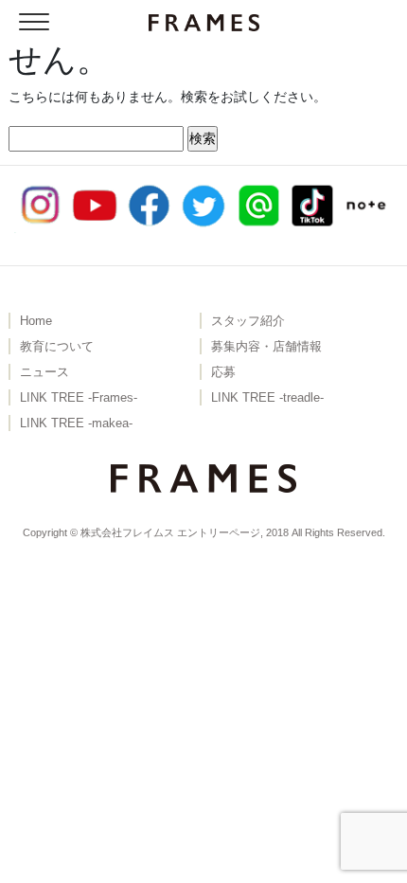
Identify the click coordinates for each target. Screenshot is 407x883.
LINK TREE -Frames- (78, 398)
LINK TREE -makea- (76, 423)
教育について (57, 346)
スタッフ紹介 (248, 321)
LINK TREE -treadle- (267, 398)
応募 (223, 372)
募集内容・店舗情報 (266, 346)
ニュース (44, 372)
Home (36, 321)
